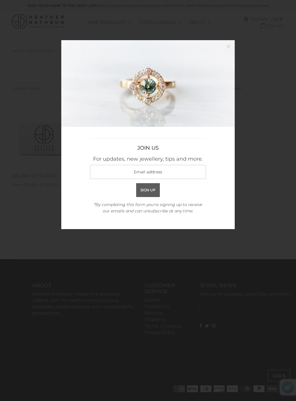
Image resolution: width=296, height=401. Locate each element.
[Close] (228, 46)
